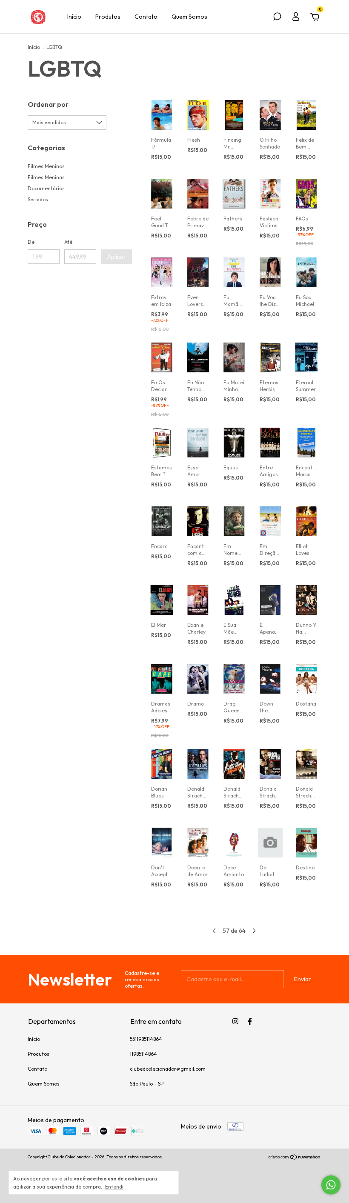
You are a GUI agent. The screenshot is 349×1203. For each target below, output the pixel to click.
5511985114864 (146, 1039)
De (31, 242)
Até (68, 242)
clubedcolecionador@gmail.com (168, 1069)
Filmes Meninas (46, 177)
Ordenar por (48, 104)
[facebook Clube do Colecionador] (249, 1021)
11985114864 (143, 1054)
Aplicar (116, 256)
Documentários (46, 188)
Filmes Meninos (46, 166)
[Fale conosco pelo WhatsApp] (330, 1184)
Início (74, 16)
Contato (145, 16)
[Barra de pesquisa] (277, 18)
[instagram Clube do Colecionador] (235, 1021)
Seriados (38, 199)
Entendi (114, 1186)
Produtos (107, 16)
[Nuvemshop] (294, 1158)
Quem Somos (189, 16)
